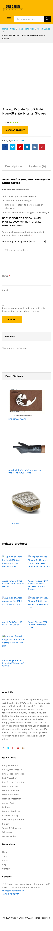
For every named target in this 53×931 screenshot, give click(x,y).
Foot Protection (10, 786)
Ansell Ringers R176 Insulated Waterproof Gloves (13, 663)
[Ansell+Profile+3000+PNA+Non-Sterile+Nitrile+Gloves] (12, 147)
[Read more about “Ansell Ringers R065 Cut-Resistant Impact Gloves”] (10, 576)
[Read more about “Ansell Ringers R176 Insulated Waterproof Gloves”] (10, 655)
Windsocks (7, 832)
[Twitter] (8, 748)
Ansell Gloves (18, 140)
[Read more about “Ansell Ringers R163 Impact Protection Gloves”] (36, 617)
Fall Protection (9, 778)
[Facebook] (3, 748)
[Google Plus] (13, 748)
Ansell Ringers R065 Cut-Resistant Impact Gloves (13, 583)
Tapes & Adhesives (11, 828)
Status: (5, 122)
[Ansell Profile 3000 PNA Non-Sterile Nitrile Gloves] (5, 147)
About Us (6, 860)
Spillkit (5, 824)
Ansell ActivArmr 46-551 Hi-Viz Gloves (12, 623)
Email (6, 290)
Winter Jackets (10, 836)
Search (47, 19)
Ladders (6, 807)
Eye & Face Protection (13, 774)
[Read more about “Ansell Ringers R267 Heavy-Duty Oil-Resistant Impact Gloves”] (36, 576)
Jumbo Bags (8, 803)
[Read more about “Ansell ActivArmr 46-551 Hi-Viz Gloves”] (10, 617)
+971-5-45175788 (10, 894)
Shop (4, 856)
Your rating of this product (15, 241)
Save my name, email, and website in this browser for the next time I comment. (23, 309)
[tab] (13, 167)
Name (6, 276)
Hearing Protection (11, 799)
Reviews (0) (37, 166)
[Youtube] (18, 748)
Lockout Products (11, 811)
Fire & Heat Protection (13, 782)
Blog (4, 864)
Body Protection (10, 765)
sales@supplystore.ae (13, 890)
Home (5, 852)
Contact (6, 869)
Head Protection (10, 794)
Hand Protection (10, 790)
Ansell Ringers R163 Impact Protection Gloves (37, 624)
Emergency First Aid (12, 769)
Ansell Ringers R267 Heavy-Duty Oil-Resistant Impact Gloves (38, 585)
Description (13, 166)
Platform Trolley (10, 815)
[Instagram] (23, 748)
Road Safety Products (13, 819)
